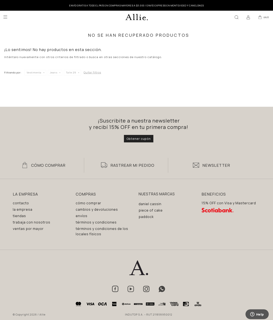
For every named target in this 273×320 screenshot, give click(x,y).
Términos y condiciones (96, 222)
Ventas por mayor (28, 228)
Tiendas (19, 215)
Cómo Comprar (48, 165)
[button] (236, 17)
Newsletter (216, 165)
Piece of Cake (151, 210)
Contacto (21, 203)
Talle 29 (71, 72)
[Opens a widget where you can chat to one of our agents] (257, 314)
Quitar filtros (92, 72)
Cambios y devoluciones (97, 209)
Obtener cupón (138, 139)
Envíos (81, 215)
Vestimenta (34, 72)
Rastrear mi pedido (132, 165)
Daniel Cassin (150, 204)
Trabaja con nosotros (31, 222)
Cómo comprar (88, 203)
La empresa (22, 209)
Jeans (53, 72)
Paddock (146, 216)
